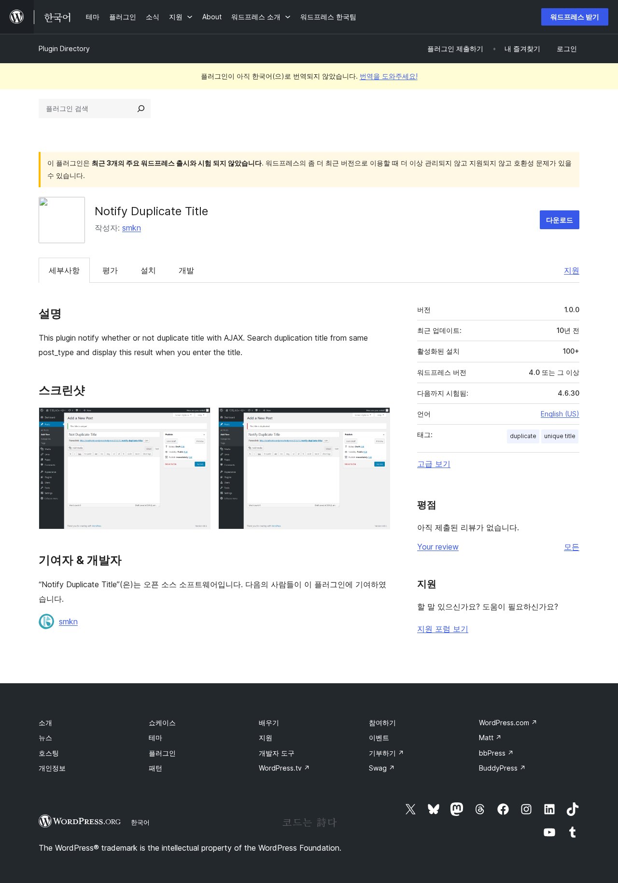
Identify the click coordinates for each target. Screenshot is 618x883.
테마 (155, 737)
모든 (571, 547)
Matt (490, 737)
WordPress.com (508, 722)
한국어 (140, 822)
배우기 (269, 722)
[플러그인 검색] (141, 108)
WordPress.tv (284, 768)
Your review (438, 547)
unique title (560, 436)
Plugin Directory (64, 48)
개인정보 (52, 768)
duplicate (523, 436)
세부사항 (64, 270)
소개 (45, 722)
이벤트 (379, 737)
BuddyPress (502, 768)
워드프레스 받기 (574, 17)
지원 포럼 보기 (442, 629)
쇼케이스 (162, 722)
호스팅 (49, 753)
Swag (382, 768)
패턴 (155, 768)
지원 (571, 270)
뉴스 (45, 737)
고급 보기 (433, 464)
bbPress (496, 753)
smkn (131, 228)
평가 (110, 270)
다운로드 (559, 220)
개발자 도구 (277, 753)
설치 (148, 270)
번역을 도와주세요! (389, 76)
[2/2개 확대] (377, 420)
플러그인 (162, 753)
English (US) (560, 414)
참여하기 (382, 722)
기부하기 (386, 753)
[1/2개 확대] (197, 420)
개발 (186, 270)
